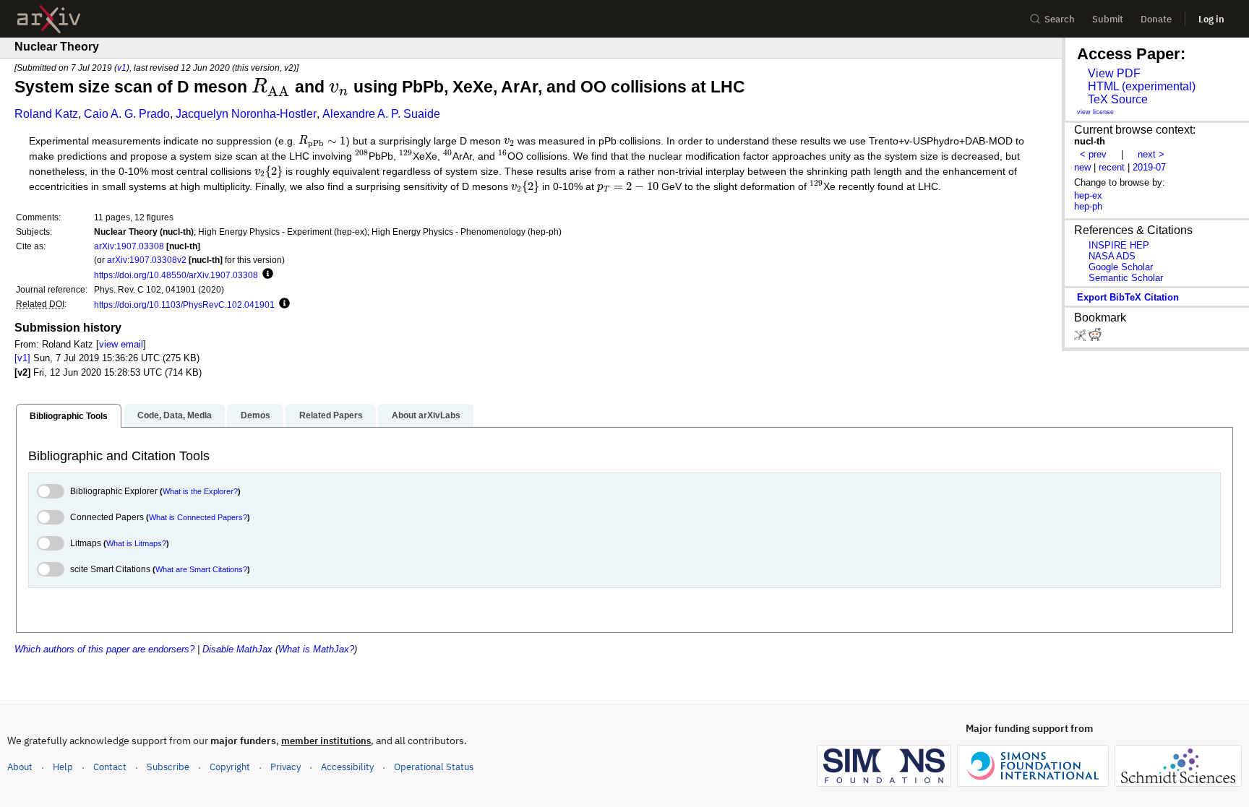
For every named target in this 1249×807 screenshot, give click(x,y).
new (1082, 167)
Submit (1107, 19)
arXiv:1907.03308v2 (146, 259)
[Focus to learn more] (265, 274)
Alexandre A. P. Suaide (381, 114)
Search (1059, 19)
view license (1095, 112)
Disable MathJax (237, 649)
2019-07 (1149, 167)
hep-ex (1088, 195)
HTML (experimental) (1142, 86)
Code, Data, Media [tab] (174, 415)
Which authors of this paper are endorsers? (104, 649)
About (20, 767)
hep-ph (1088, 206)
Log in (1211, 19)
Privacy (285, 767)
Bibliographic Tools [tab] (69, 416)
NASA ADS (1112, 256)
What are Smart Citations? (201, 569)
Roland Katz (46, 114)
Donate (1156, 19)
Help (63, 767)
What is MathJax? (316, 649)
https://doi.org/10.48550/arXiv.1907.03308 (176, 275)
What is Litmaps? (136, 543)
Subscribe (168, 767)
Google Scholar (1121, 267)
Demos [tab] (255, 415)
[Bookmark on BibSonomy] (1081, 337)
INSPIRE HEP (1119, 245)
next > (1151, 154)
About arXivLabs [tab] (426, 415)
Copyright (230, 767)
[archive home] (48, 19)
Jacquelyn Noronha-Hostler (246, 114)
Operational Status (433, 766)
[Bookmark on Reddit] (1095, 337)
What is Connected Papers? (198, 517)
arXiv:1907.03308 (129, 246)
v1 (121, 67)
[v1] (22, 358)
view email (121, 344)
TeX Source (1118, 99)
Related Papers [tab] (331, 415)
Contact (109, 767)
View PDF (1114, 73)
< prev (1093, 154)
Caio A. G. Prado (127, 114)
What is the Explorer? (200, 491)
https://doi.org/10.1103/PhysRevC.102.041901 (184, 304)
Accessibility (347, 767)
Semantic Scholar (1126, 277)
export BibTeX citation (1128, 297)
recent (1112, 167)
